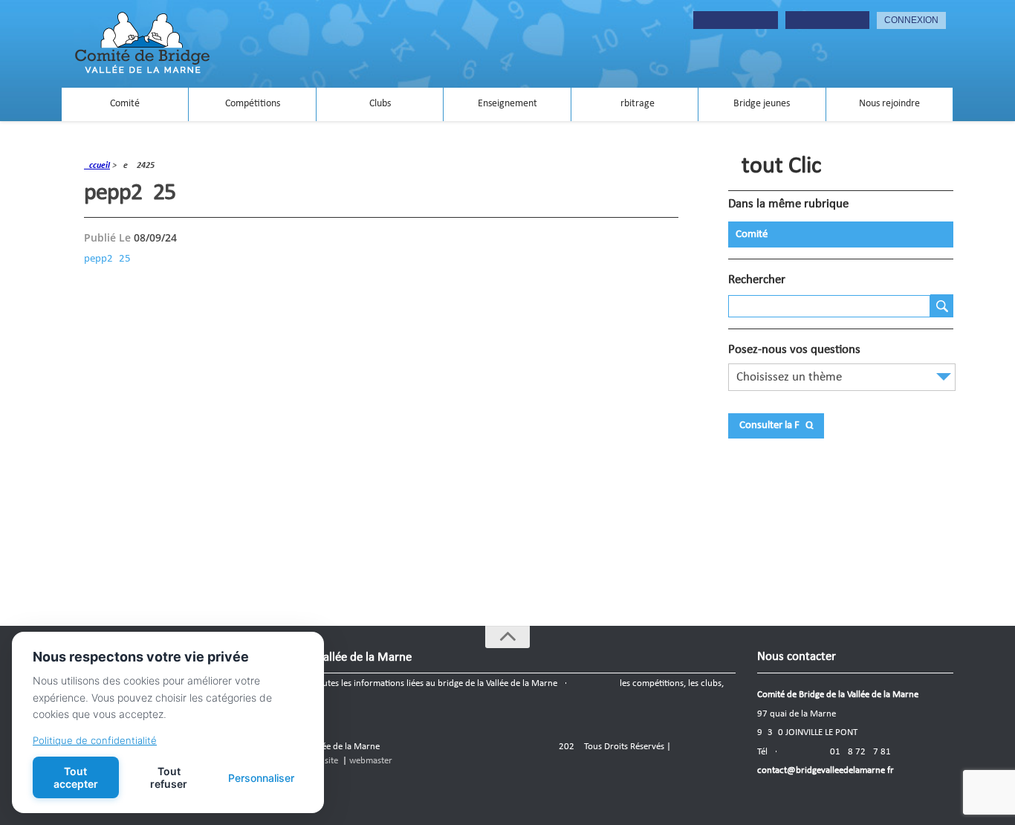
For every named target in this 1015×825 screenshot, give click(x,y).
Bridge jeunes (761, 103)
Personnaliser (261, 777)
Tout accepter (75, 777)
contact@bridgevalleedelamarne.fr (825, 770)
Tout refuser (168, 777)
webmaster (370, 761)
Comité (125, 103)
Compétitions (252, 103)
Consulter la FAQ (776, 425)
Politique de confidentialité (95, 740)
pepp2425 (107, 259)
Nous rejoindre (889, 103)
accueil (97, 165)
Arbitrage (634, 103)
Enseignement (507, 103)
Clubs (380, 103)
